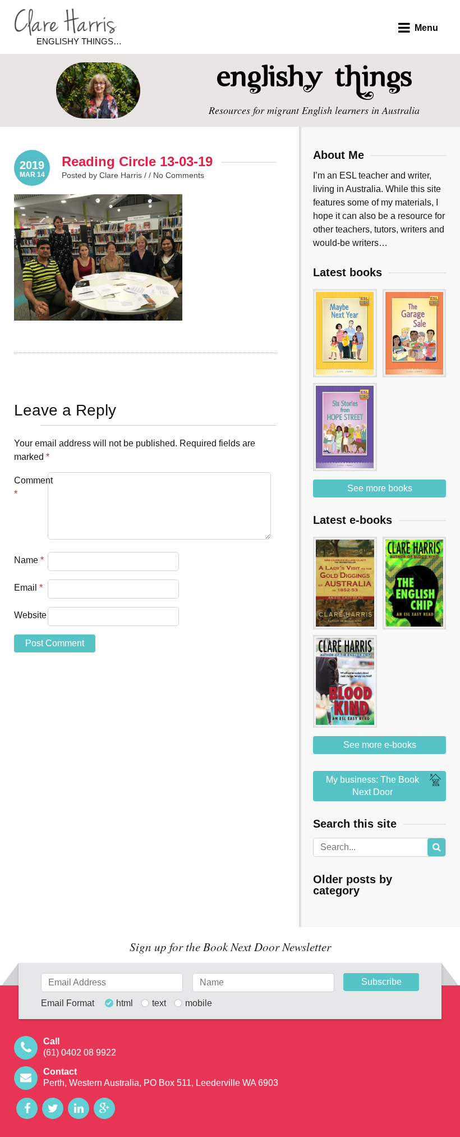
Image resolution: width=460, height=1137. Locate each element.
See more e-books (379, 745)
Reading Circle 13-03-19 (137, 161)
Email (28, 587)
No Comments (178, 175)
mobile (198, 1003)
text (159, 1003)
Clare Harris (65, 22)
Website (29, 615)
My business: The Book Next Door (372, 786)
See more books (379, 488)
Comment (29, 487)
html (124, 1003)
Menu (426, 28)
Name (29, 560)
